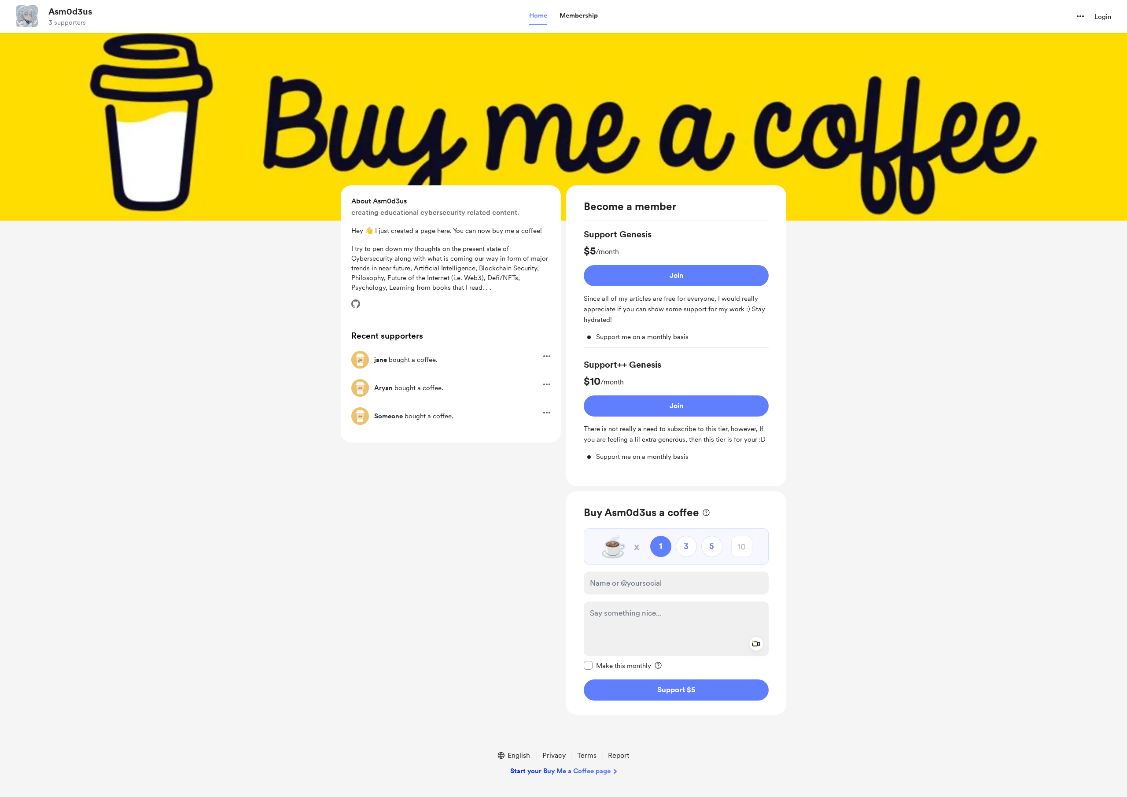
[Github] (355, 303)
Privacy (554, 755)
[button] (538, 16)
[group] (676, 288)
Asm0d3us (70, 11)
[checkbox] (617, 665)
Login (1102, 17)
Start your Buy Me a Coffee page (560, 771)
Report (618, 755)
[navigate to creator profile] (27, 16)
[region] (676, 335)
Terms (587, 755)
